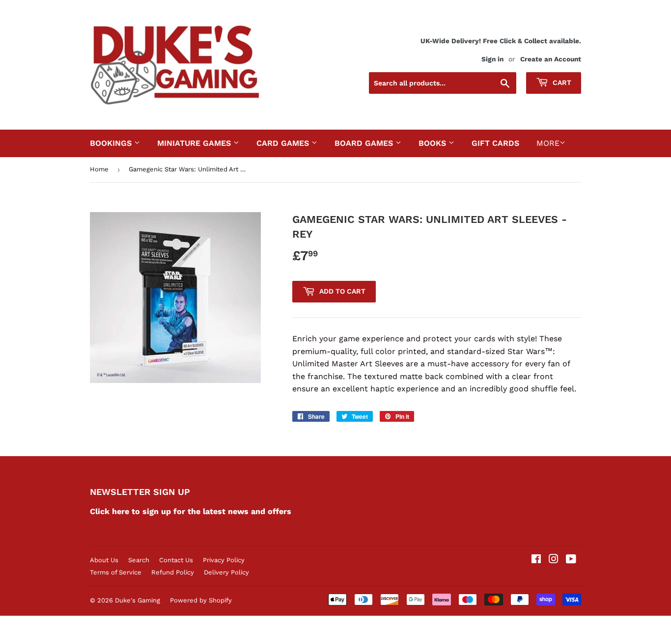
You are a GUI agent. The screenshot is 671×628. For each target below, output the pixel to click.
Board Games (365, 143)
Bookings (112, 143)
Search (138, 560)
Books (433, 143)
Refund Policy (172, 572)
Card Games (283, 143)
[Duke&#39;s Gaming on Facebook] (536, 560)
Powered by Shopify (201, 600)
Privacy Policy (224, 560)
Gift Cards (495, 143)
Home (99, 169)
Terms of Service (115, 572)
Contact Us (176, 560)
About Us (104, 560)
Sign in (492, 59)
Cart (561, 82)
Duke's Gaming (137, 600)
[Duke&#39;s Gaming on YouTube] (571, 560)
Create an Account (550, 59)
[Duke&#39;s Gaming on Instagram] (554, 560)
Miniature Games (195, 143)
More (547, 143)
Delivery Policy (226, 572)
